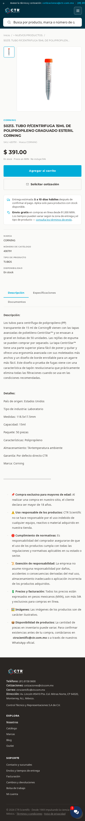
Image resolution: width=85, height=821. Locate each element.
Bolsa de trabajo (15, 788)
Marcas (10, 734)
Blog (9, 740)
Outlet (10, 746)
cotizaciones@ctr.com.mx (39, 685)
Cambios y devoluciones (20, 782)
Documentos (17, 301)
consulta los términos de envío (54, 219)
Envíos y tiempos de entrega (23, 770)
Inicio (7, 35)
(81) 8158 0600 (27, 681)
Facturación (13, 776)
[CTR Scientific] (12, 10)
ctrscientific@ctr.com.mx (30, 690)
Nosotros (12, 722)
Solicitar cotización (45, 184)
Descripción (16, 292)
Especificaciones (44, 292)
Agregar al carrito (42, 171)
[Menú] (78, 11)
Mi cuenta (12, 794)
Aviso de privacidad (54, 813)
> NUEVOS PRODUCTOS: (28, 35)
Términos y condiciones (29, 813)
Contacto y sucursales (19, 764)
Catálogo (11, 728)
